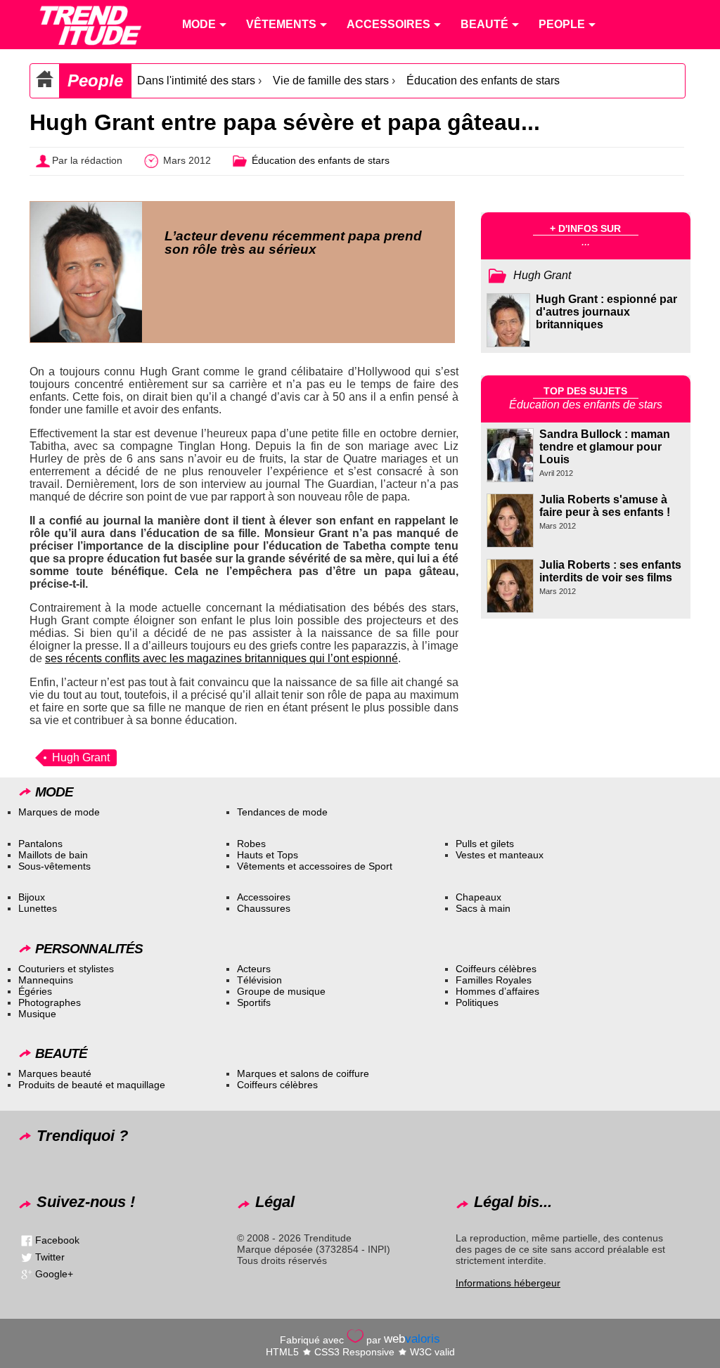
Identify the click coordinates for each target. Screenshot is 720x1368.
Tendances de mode (282, 812)
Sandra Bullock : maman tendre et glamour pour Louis (604, 446)
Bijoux (31, 897)
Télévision (259, 980)
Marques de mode (59, 812)
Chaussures (263, 908)
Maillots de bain (53, 854)
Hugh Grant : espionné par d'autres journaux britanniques (606, 311)
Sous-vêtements (54, 866)
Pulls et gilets (485, 843)
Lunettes (37, 908)
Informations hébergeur (508, 1283)
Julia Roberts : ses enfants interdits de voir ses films (610, 571)
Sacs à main (483, 908)
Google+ (54, 1273)
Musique (37, 1013)
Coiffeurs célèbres (496, 968)
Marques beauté (54, 1073)
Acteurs (254, 968)
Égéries (35, 991)
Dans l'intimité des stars (196, 80)
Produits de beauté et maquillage (91, 1084)
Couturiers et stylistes (66, 968)
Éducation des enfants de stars (483, 80)
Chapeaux (478, 897)
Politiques (477, 1002)
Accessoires (263, 897)
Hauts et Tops (267, 854)
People (95, 80)
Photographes (49, 1002)
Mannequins (45, 980)
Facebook (57, 1240)
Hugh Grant (81, 757)
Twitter (50, 1257)
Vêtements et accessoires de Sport (314, 866)
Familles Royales (494, 980)
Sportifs (254, 1002)
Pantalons (40, 843)
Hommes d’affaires (497, 991)
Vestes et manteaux (500, 854)
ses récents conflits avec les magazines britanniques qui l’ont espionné (221, 658)
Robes (251, 843)
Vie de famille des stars (331, 80)
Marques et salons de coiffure (303, 1073)
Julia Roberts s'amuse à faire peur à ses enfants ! (604, 505)
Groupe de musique (281, 991)
